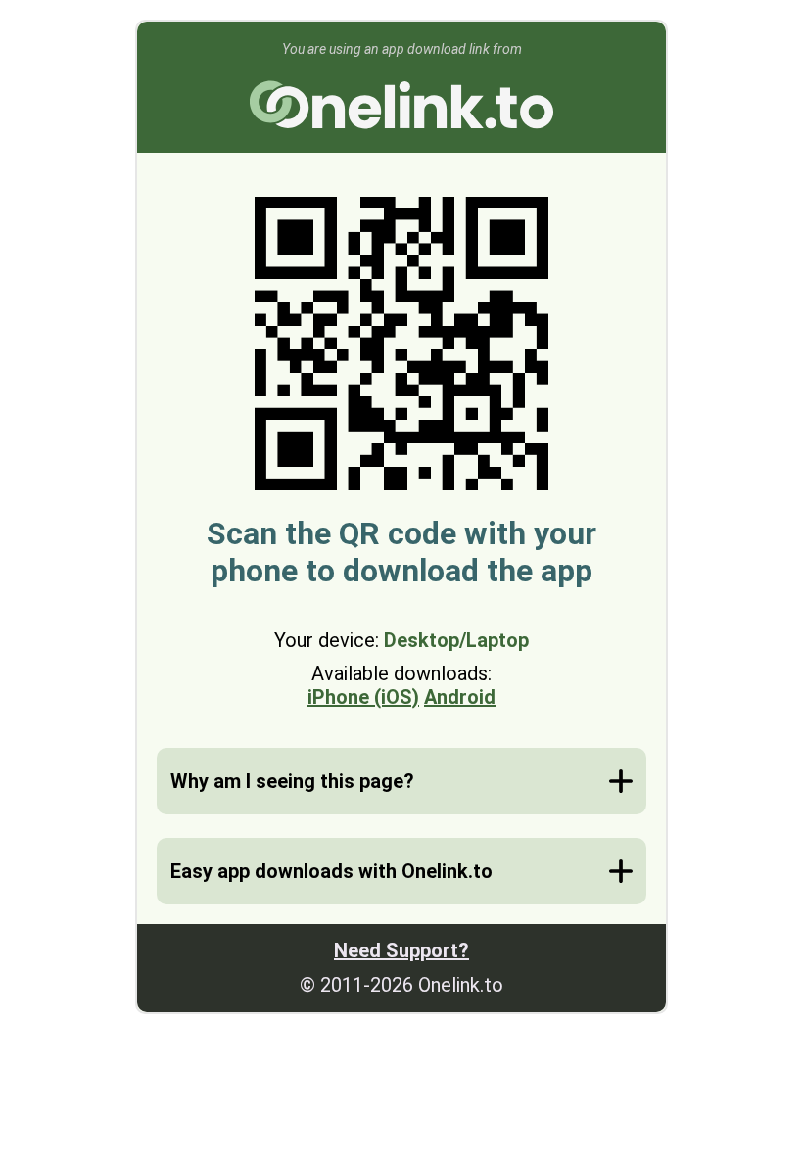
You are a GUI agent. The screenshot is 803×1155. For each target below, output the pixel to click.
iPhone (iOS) (363, 697)
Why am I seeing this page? (292, 781)
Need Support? (401, 950)
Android (460, 697)
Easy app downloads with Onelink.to (331, 871)
